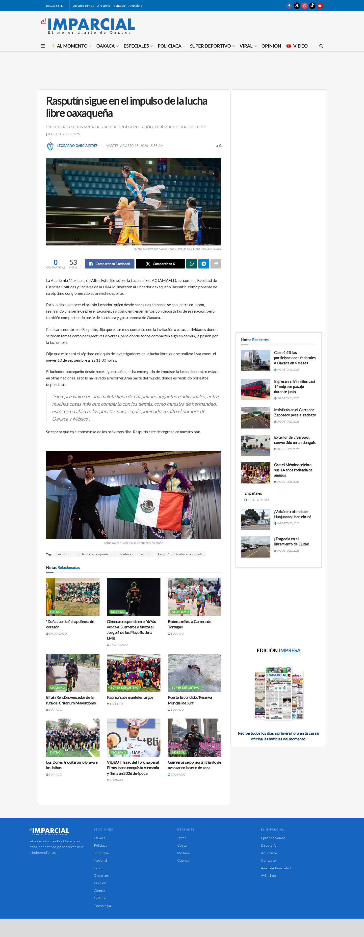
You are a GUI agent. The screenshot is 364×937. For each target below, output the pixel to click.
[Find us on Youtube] (320, 5)
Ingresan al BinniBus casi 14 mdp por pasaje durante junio (294, 386)
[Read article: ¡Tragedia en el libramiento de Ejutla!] (255, 547)
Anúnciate (135, 5)
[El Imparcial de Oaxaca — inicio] (56, 831)
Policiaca (169, 46)
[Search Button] (321, 46)
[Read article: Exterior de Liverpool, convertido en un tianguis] (255, 445)
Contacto (119, 5)
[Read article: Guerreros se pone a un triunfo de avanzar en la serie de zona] (194, 738)
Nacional (100, 860)
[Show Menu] (43, 46)
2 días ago (116, 779)
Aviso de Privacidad (276, 868)
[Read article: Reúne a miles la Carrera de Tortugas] (194, 597)
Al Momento (72, 46)
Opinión (271, 46)
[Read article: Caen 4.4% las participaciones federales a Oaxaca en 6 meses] (255, 360)
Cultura (99, 898)
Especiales (136, 46)
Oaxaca (105, 46)
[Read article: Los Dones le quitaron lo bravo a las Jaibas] (73, 738)
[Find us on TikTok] (312, 5)
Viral (246, 46)
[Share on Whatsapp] (191, 263)
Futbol (56, 611)
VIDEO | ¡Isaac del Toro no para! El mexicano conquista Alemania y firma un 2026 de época (133, 768)
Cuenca (183, 860)
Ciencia (99, 890)
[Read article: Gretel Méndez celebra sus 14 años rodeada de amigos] (255, 472)
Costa (182, 845)
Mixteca (183, 853)
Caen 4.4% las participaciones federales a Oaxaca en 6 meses (295, 357)
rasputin (145, 554)
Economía (101, 853)
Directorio (103, 5)
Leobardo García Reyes (77, 146)
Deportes (101, 875)
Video (300, 46)
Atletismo (180, 611)
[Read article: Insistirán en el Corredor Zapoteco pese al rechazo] (255, 417)
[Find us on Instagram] (304, 5)
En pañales (253, 493)
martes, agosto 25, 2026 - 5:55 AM (134, 146)
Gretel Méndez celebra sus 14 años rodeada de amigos (293, 469)
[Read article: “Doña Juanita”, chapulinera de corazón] (73, 597)
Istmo (181, 838)
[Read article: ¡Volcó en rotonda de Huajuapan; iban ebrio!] (255, 519)
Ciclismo (57, 687)
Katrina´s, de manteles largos (130, 697)
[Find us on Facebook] (289, 5)
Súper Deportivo (210, 46)
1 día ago (177, 633)
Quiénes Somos (83, 5)
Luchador (63, 554)
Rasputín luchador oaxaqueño (180, 554)
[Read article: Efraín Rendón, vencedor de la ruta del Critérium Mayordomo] (73, 673)
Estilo (98, 868)
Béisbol (117, 611)
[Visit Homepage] (88, 26)
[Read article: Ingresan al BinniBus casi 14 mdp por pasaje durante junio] (255, 389)
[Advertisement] (182, 69)
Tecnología (102, 906)
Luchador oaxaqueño (93, 554)
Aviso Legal (269, 875)
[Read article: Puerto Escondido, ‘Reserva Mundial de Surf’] (194, 673)
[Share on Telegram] (203, 263)
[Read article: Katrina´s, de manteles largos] (133, 673)
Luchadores (124, 554)
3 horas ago (57, 633)
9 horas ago (118, 644)
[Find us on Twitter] (297, 5)
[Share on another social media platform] (215, 263)
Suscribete (54, 5)
